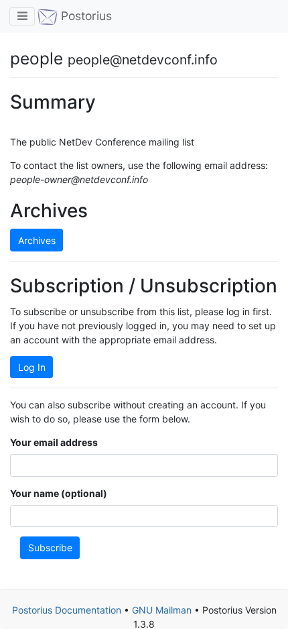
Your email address (54, 442)
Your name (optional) (58, 493)
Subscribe (50, 547)
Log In (32, 367)
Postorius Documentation (66, 610)
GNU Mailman (162, 610)
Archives (37, 240)
